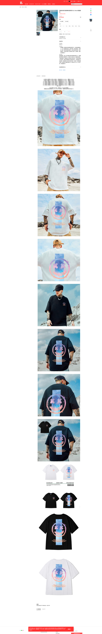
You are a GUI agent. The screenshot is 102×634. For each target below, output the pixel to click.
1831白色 (66, 21)
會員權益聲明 (58, 633)
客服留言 (57, 632)
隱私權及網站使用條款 (44, 632)
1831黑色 (61, 21)
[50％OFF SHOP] (21, 3)
